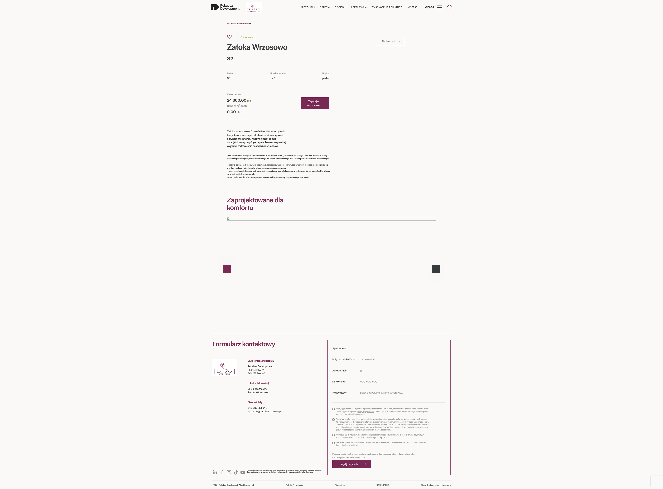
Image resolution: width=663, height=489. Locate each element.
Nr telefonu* (339, 381)
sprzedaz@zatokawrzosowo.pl (264, 411)
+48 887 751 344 (257, 407)
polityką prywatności (365, 411)
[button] (432, 7)
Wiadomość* (339, 392)
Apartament (339, 348)
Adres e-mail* (339, 370)
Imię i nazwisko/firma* (344, 359)
